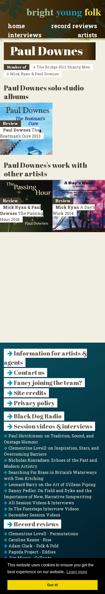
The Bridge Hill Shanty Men (63, 67)
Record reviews (74, 26)
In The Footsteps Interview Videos (43, 508)
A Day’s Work (73, 210)
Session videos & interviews (53, 426)
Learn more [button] (77, 572)
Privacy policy (34, 403)
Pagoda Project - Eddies (31, 551)
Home (16, 26)
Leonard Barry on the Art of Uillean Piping (51, 484)
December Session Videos (33, 514)
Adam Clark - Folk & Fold (33, 545)
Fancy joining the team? (47, 383)
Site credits (29, 393)
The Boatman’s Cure (20, 133)
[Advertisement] (52, 290)
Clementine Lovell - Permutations (42, 533)
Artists (87, 35)
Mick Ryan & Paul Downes (34, 73)
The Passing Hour (21, 213)
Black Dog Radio (37, 416)
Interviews (25, 35)
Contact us (29, 372)
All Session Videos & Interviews (40, 502)
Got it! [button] (52, 585)
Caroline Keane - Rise (29, 539)
